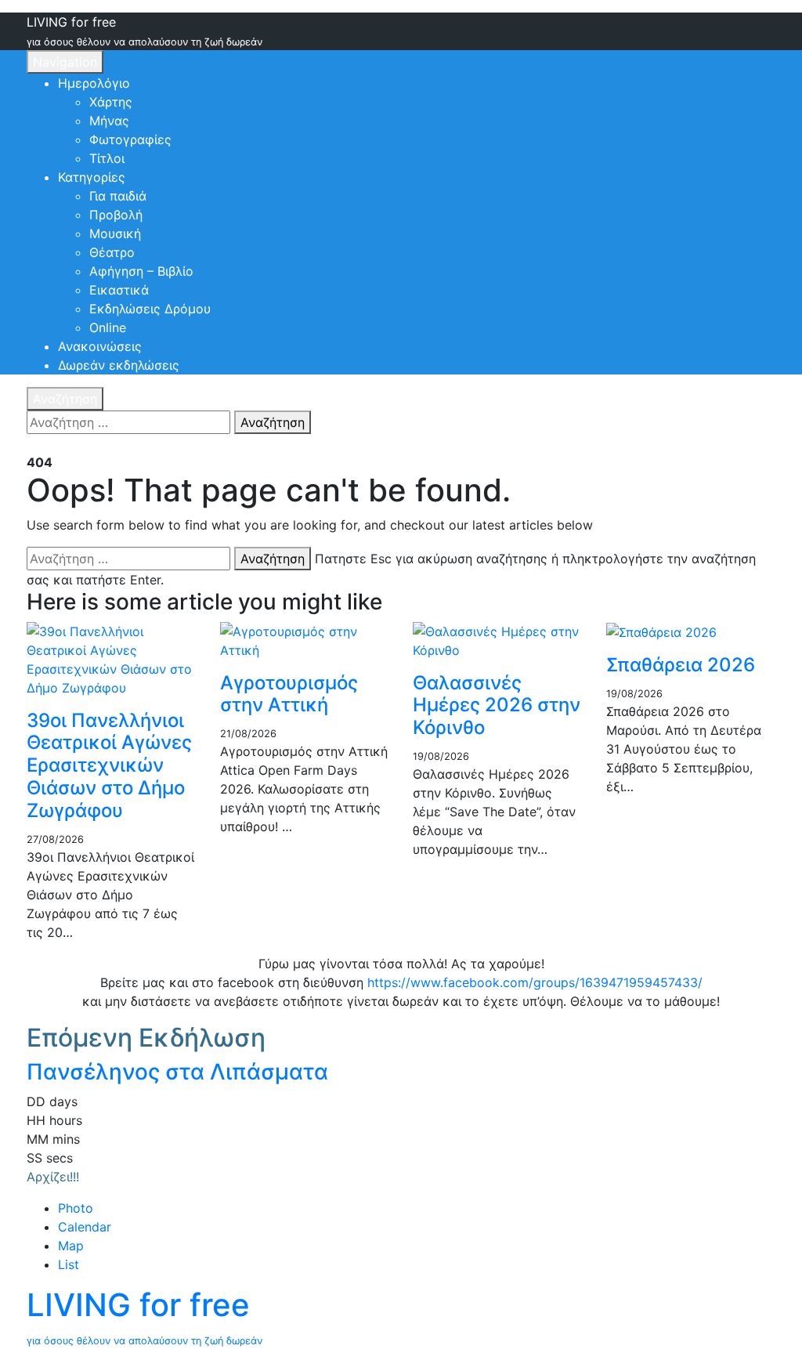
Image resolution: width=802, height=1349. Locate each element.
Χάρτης (110, 102)
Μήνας (109, 120)
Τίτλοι (107, 158)
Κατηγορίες (91, 177)
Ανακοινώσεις (100, 346)
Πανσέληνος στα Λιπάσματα (177, 1071)
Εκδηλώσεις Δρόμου (150, 308)
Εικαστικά (119, 290)
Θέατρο (112, 252)
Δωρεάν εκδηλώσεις (118, 365)
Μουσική (115, 233)
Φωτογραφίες (130, 139)
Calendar (84, 1227)
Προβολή (116, 214)
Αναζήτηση (65, 399)
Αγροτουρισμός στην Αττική (289, 694)
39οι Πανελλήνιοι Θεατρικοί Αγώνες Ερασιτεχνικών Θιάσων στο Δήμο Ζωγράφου (109, 765)
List (68, 1264)
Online (107, 327)
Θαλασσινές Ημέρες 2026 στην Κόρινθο (496, 705)
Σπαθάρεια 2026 (680, 664)
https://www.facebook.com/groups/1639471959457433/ (535, 982)
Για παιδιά (117, 196)
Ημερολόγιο (94, 83)
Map (71, 1245)
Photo (75, 1208)
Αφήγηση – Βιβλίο (141, 271)
